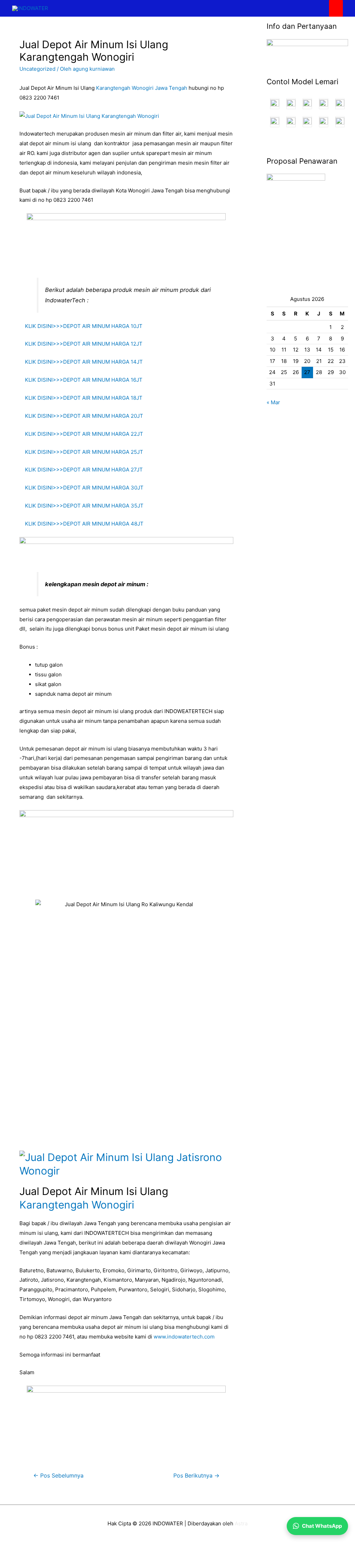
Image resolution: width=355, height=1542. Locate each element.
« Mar (273, 402)
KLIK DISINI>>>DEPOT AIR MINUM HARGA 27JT (81, 469)
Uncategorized (37, 69)
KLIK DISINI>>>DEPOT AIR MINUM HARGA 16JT (80, 379)
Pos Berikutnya (196, 1475)
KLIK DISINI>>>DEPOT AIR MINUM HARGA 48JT (81, 523)
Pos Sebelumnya (58, 1475)
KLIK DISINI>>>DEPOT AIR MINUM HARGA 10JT (80, 326)
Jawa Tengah (171, 88)
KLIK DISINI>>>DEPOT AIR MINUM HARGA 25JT (81, 452)
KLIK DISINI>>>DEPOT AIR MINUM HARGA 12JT (80, 343)
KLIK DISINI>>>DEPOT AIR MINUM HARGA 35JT (81, 505)
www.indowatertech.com (184, 1336)
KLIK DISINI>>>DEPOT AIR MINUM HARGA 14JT (81, 361)
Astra (241, 1523)
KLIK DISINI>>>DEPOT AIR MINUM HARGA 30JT (81, 487)
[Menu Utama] (336, 8)
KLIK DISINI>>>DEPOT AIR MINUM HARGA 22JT (81, 434)
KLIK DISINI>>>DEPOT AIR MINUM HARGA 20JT (81, 416)
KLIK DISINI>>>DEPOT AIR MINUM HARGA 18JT (80, 398)
